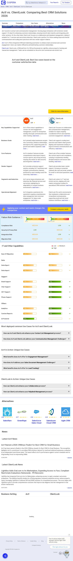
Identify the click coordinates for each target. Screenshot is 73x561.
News (63, 23)
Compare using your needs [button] (59, 209)
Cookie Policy (33, 541)
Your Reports (54, 2)
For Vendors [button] (66, 2)
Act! (11, 6)
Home (2, 6)
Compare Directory (36, 545)
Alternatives (50, 23)
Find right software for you (60, 547)
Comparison (19, 23)
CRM (7, 6)
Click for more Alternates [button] (59, 111)
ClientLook (17, 6)
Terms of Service (21, 541)
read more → (37, 136)
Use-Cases (34, 23)
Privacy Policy (9, 541)
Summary (5, 23)
